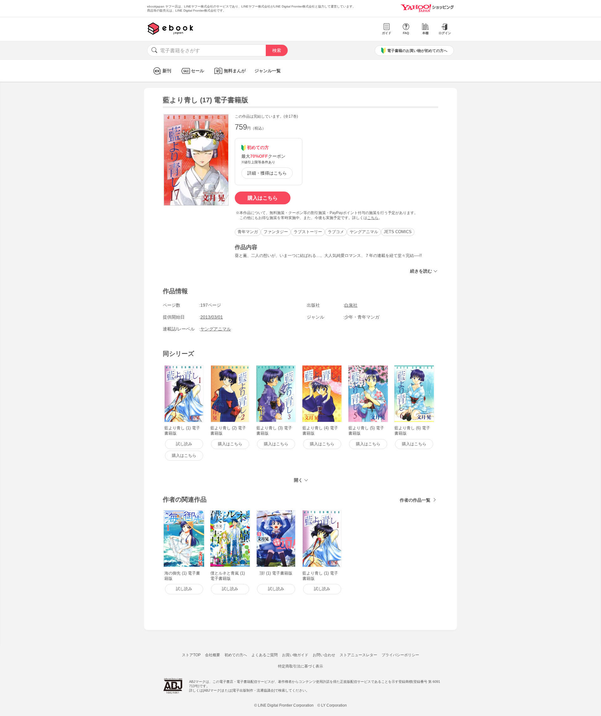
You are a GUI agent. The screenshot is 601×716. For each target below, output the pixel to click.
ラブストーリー (308, 231)
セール (197, 70)
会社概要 (212, 655)
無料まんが (235, 70)
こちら (372, 218)
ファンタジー (276, 231)
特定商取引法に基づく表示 (300, 666)
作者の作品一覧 (415, 500)
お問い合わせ (324, 655)
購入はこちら (263, 198)
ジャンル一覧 (267, 70)
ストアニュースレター (358, 655)
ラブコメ (336, 231)
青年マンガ (248, 231)
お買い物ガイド (295, 655)
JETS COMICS (398, 231)
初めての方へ (235, 655)
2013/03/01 (211, 317)
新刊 (166, 70)
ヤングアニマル (364, 231)
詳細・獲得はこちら (267, 173)
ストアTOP (191, 655)
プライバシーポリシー (400, 655)
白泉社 (350, 305)
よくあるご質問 (264, 655)
